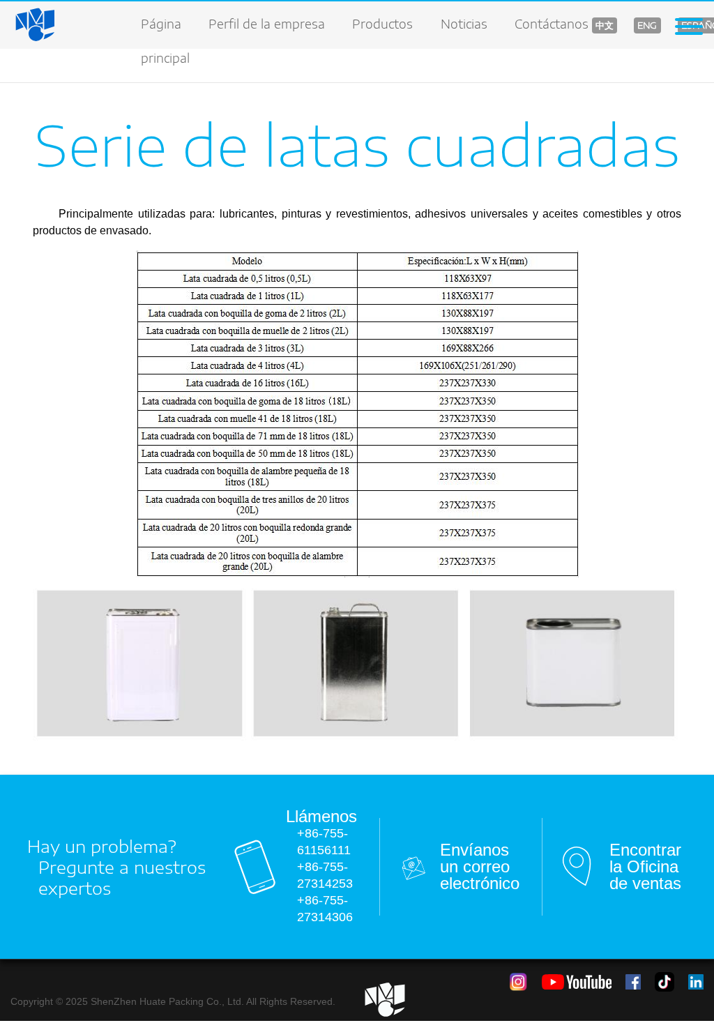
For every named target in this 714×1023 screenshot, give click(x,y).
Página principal (165, 32)
